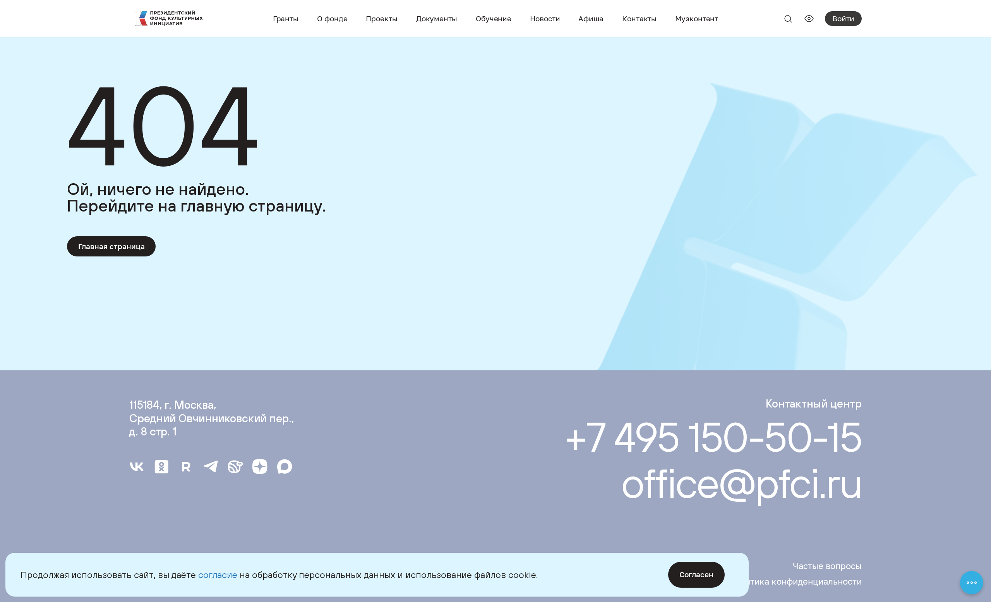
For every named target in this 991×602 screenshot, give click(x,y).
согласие (217, 574)
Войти (843, 18)
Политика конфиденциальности (795, 581)
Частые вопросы (827, 566)
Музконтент (696, 18)
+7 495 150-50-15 (713, 437)
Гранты (285, 18)
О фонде (332, 18)
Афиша (591, 18)
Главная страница (111, 246)
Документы (436, 18)
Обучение (493, 18)
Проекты (381, 18)
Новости (545, 18)
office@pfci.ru (741, 483)
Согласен (696, 574)
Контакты (639, 18)
